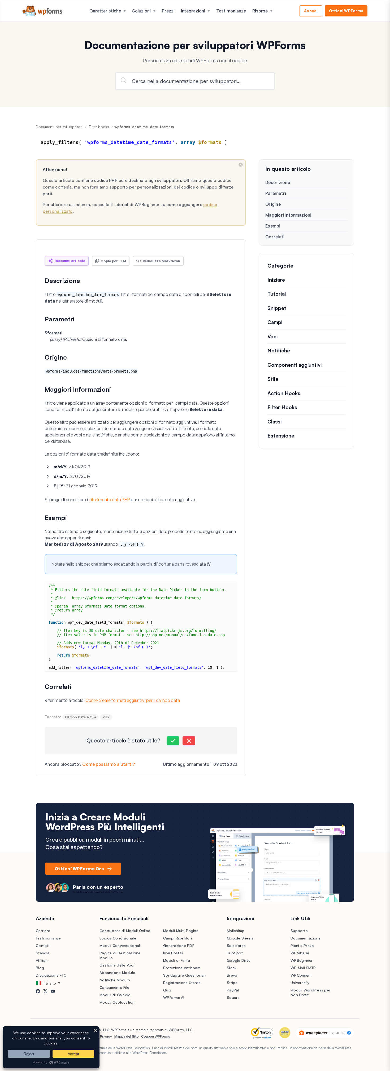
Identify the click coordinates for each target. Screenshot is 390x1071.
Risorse (260, 11)
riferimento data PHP (109, 499)
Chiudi (241, 165)
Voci (272, 336)
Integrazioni (193, 11)
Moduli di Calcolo (115, 995)
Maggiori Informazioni (288, 215)
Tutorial (276, 294)
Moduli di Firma (176, 960)
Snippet (276, 308)
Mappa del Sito (126, 1036)
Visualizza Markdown (161, 261)
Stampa (43, 953)
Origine (273, 204)
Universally (300, 982)
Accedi (311, 10)
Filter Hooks (99, 126)
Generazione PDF (178, 945)
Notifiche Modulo (114, 980)
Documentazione (306, 938)
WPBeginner (302, 960)
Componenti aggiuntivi (294, 365)
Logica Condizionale (117, 938)
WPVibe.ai (300, 953)
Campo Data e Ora (80, 717)
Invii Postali (173, 953)
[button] (173, 740)
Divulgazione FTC (51, 975)
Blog (40, 967)
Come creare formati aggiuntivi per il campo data (132, 700)
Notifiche (278, 350)
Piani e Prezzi (302, 945)
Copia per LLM (113, 261)
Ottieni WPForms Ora (79, 868)
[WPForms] (42, 11)
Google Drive (238, 960)
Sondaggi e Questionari (184, 975)
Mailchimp (235, 930)
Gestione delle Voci (116, 965)
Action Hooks (283, 393)
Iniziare (276, 280)
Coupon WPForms (155, 1036)
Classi (274, 421)
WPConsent (301, 975)
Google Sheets (240, 938)
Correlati (274, 236)
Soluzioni (141, 11)
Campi (275, 322)
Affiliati (41, 960)
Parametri (275, 193)
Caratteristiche (105, 11)
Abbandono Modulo (117, 972)
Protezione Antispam (181, 967)
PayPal (233, 990)
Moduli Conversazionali (120, 945)
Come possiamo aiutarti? (108, 764)
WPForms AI (173, 997)
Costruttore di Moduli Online (124, 930)
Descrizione (277, 182)
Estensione (280, 435)
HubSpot (235, 953)
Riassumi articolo (70, 261)
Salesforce (236, 945)
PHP (106, 717)
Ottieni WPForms (346, 10)
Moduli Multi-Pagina (180, 930)
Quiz (167, 990)
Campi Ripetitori (177, 938)
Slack (231, 967)
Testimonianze (231, 11)
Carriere (43, 930)
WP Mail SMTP (303, 967)
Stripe (232, 982)
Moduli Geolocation (117, 1002)
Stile (272, 379)
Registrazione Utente (182, 982)
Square (233, 997)
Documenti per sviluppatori (59, 126)
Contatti (43, 945)
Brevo (232, 975)
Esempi (272, 226)
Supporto (299, 930)
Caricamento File (114, 987)
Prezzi (168, 11)
